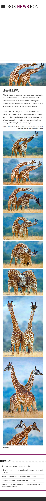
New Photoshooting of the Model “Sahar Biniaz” (19, 476)
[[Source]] (6, 447)
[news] (23, 6)
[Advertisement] (23, 35)
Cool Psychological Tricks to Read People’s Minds (19, 480)
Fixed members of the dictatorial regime (16, 466)
